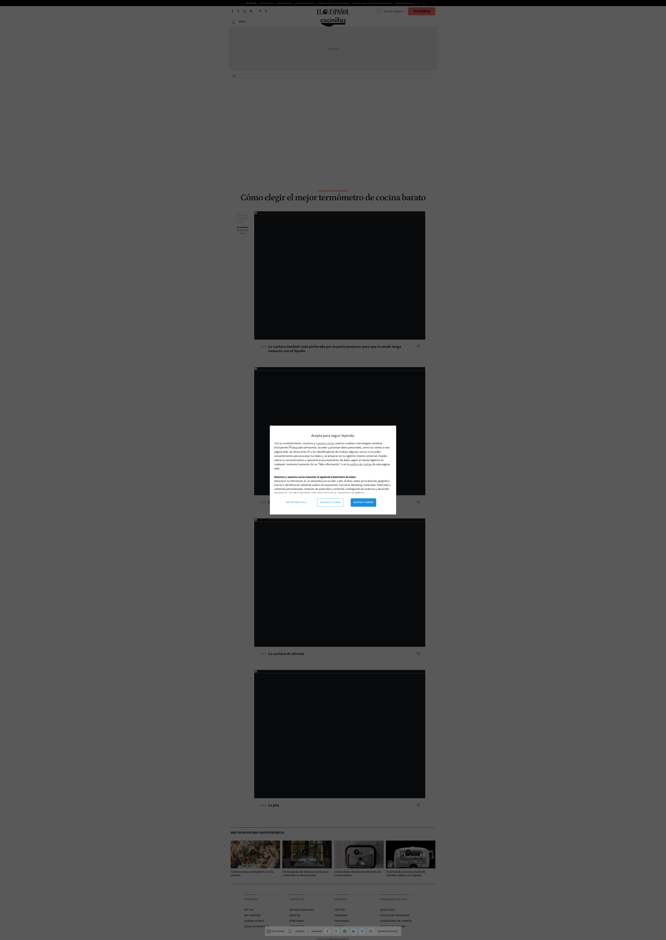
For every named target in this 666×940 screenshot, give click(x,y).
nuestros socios (325, 443)
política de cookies (361, 464)
